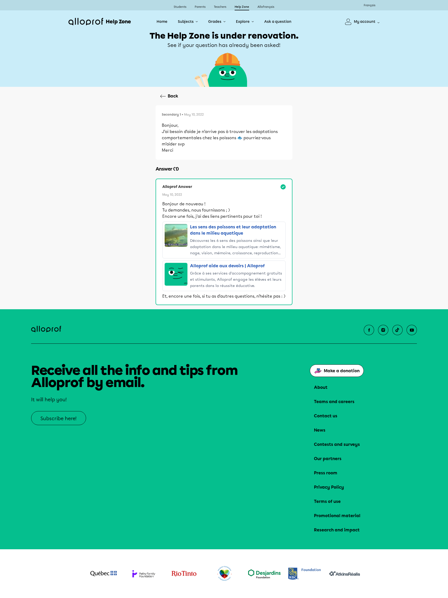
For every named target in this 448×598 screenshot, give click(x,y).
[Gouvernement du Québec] (103, 573)
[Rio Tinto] (184, 573)
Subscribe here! (58, 418)
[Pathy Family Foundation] (144, 573)
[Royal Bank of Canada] (304, 573)
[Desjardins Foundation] (264, 574)
